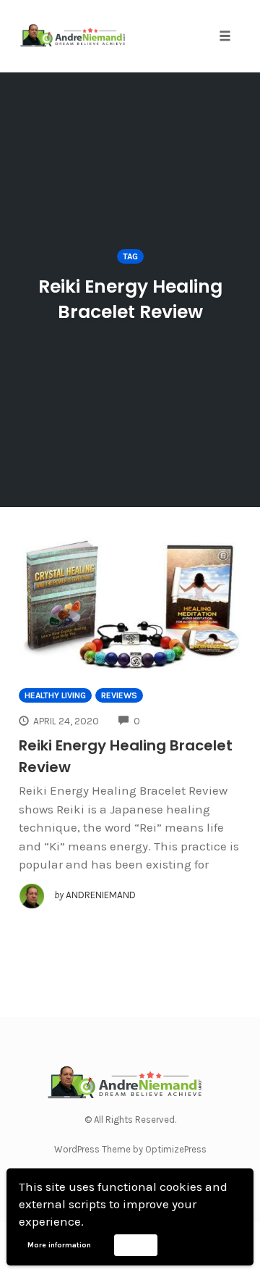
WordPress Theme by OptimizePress (130, 1149)
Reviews (119, 695)
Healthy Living (55, 695)
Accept (135, 1244)
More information (59, 1245)
